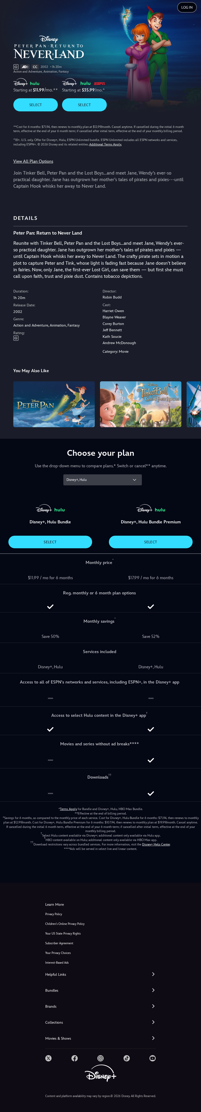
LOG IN (187, 7)
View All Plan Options (33, 161)
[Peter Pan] (54, 404)
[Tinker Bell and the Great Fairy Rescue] (140, 404)
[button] (100, 974)
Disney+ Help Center (156, 844)
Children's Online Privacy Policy (65, 924)
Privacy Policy (53, 914)
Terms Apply (68, 809)
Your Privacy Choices (58, 953)
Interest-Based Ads (57, 962)
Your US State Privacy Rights (63, 933)
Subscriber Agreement (59, 943)
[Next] (192, 403)
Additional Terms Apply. (105, 144)
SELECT (35, 105)
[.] (48, 1058)
